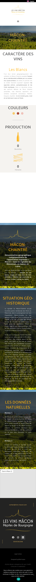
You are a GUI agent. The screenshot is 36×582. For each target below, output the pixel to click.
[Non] (34, 575)
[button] (18, 21)
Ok (18, 579)
